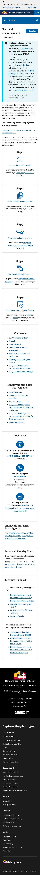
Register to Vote (23, 702)
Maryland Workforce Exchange (21, 371)
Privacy (20, 698)
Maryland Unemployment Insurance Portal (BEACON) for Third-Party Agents (21, 650)
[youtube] (23, 712)
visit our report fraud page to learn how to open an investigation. (19, 564)
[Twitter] (20, 712)
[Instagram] (12, 712)
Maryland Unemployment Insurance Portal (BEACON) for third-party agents (21, 416)
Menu (37, 13)
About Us (11, 698)
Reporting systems (16, 422)
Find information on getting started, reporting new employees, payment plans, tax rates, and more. (19, 536)
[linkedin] (27, 712)
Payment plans (15, 401)
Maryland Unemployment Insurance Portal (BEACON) (20, 246)
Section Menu (9, 20)
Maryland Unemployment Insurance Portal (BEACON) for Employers (21, 641)
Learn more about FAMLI (23, 90)
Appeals (12, 341)
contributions (23, 65)
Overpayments (15, 344)
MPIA (13, 702)
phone (15, 318)
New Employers (15, 392)
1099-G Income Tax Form (18, 338)
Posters (29, 698)
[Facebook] (16, 712)
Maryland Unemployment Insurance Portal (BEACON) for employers (21, 407)
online (29, 315)
